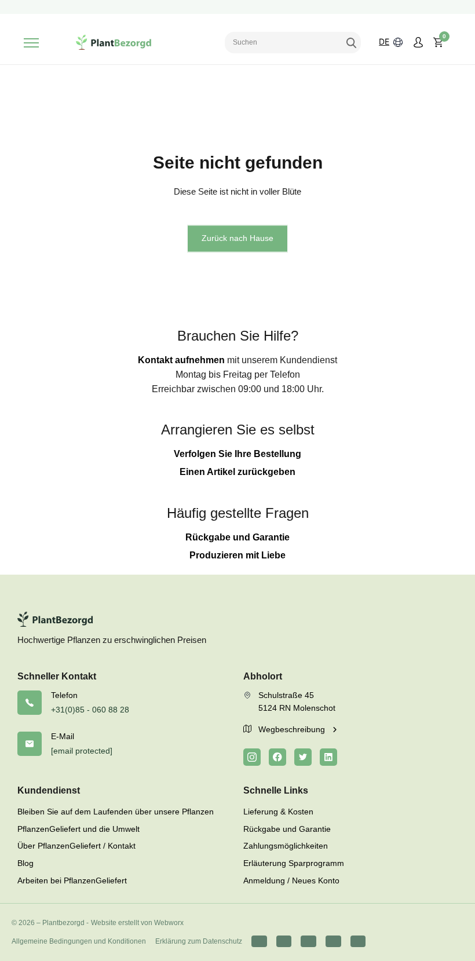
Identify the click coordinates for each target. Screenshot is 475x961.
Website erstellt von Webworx (137, 923)
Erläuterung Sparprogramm (293, 863)
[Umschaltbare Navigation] (31, 42)
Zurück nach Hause (237, 238)
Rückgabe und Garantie (237, 537)
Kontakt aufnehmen (181, 360)
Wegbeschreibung (292, 729)
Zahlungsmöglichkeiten (285, 845)
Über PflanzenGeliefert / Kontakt (76, 845)
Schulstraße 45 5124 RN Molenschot (296, 701)
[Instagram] (252, 757)
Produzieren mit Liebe (237, 555)
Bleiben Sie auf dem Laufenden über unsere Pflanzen (115, 811)
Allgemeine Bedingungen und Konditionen (79, 941)
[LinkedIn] (328, 757)
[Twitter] (303, 757)
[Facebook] (277, 757)
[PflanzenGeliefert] (113, 42)
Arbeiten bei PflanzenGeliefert (72, 880)
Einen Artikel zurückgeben (237, 472)
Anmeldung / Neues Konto (291, 880)
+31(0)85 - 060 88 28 (90, 709)
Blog (25, 863)
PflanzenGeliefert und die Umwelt (78, 829)
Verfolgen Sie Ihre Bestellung (237, 454)
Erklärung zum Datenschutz (198, 941)
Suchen (351, 42)
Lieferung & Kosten (278, 811)
